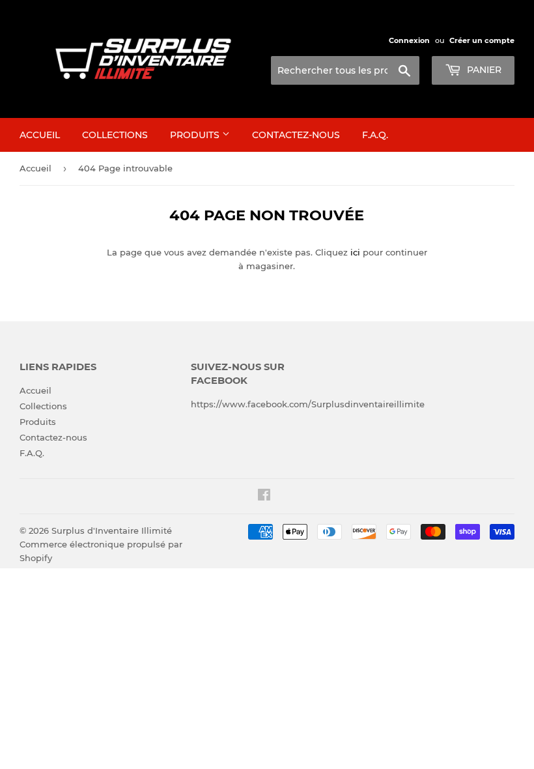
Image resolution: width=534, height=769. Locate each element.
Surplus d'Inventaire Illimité (111, 530)
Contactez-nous (296, 135)
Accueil (40, 135)
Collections (115, 135)
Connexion (409, 40)
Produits (196, 135)
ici (355, 252)
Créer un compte (481, 40)
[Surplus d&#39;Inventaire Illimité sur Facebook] (264, 496)
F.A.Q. (375, 135)
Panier (482, 70)
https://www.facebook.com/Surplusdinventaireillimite (308, 404)
